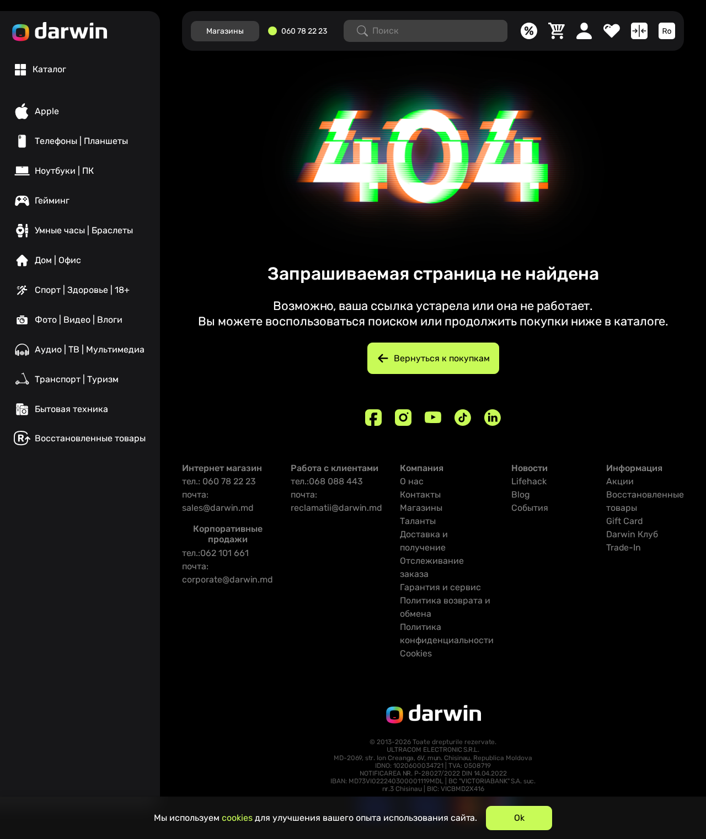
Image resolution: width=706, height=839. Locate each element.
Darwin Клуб (632, 534)
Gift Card (624, 521)
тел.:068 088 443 (327, 481)
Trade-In (623, 547)
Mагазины (225, 31)
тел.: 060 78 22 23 (219, 481)
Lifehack (529, 481)
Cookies (416, 653)
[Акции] (529, 31)
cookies (237, 818)
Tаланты (418, 521)
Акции (620, 481)
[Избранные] (611, 31)
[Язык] (667, 31)
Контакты (420, 494)
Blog (520, 494)
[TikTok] (462, 417)
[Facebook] (373, 417)
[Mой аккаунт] (584, 31)
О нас (412, 481)
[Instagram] (403, 417)
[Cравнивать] (639, 31)
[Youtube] (433, 417)
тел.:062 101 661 (215, 553)
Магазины (421, 508)
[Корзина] (556, 31)
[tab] (40, 69)
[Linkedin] (492, 417)
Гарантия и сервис (440, 587)
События (529, 508)
